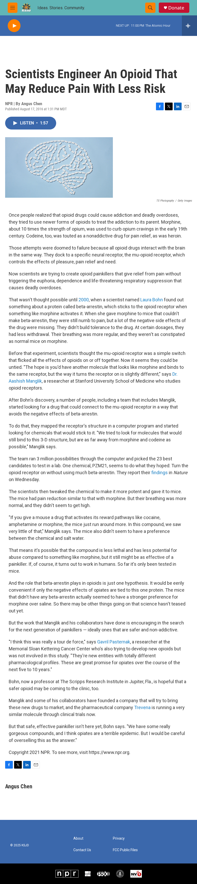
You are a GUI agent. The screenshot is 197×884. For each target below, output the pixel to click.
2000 (83, 299)
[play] (14, 26)
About (78, 838)
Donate (176, 8)
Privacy (119, 838)
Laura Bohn (152, 299)
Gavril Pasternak (113, 641)
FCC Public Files (125, 850)
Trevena (143, 707)
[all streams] (189, 25)
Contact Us (82, 850)
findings (159, 472)
